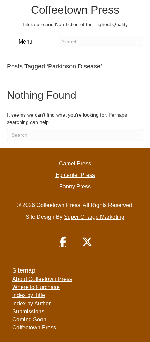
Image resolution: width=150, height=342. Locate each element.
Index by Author (31, 303)
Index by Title (28, 295)
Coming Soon (29, 319)
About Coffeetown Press (42, 279)
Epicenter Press (75, 175)
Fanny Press (75, 186)
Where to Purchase (36, 287)
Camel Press (75, 163)
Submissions (28, 311)
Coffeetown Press (34, 327)
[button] (62, 241)
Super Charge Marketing (94, 217)
